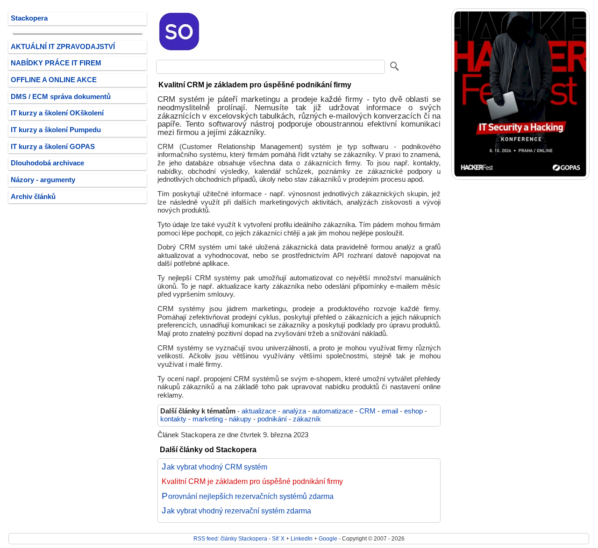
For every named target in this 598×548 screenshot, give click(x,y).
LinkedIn (302, 538)
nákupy (240, 419)
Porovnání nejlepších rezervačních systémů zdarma (248, 496)
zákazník (307, 419)
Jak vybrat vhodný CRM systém (214, 467)
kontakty (173, 419)
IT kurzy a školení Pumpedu (56, 130)
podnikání (272, 419)
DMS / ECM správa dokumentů (61, 96)
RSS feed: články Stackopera (230, 538)
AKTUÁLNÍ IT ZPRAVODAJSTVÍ (63, 46)
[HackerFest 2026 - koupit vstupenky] (520, 177)
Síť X (278, 538)
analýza (294, 411)
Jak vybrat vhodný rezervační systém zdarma (236, 510)
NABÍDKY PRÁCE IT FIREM (56, 63)
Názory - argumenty (43, 180)
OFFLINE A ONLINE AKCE (54, 80)
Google (328, 538)
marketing (207, 419)
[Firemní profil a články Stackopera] (179, 53)
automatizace (332, 411)
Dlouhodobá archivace (47, 163)
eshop (413, 411)
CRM (367, 411)
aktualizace (259, 411)
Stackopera (29, 18)
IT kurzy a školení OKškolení (57, 113)
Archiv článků (33, 196)
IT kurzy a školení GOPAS (53, 146)
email (390, 411)
